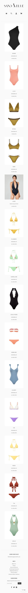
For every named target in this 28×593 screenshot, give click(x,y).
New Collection (14, 203)
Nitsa (14, 129)
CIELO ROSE (14, 314)
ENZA (14, 465)
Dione (14, 53)
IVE (14, 427)
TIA (14, 503)
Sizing (14, 565)
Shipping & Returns (14, 570)
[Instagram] (16, 587)
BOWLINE (14, 352)
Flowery (14, 239)
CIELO (14, 541)
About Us (14, 563)
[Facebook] (11, 587)
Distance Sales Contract (14, 574)
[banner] (14, 5)
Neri (14, 166)
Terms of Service (14, 567)
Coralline (14, 276)
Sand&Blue (14, 56)
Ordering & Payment (14, 569)
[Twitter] (14, 587)
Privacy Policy (14, 572)
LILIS (14, 91)
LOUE (14, 201)
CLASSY (14, 390)
